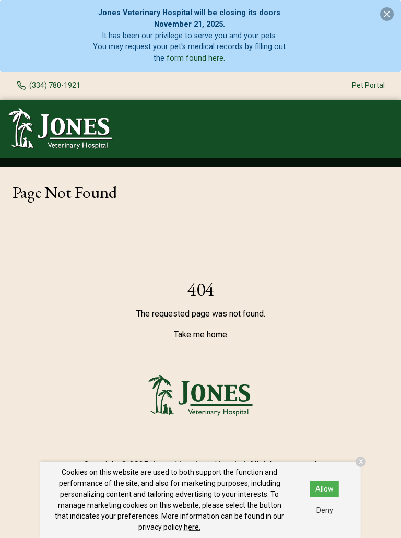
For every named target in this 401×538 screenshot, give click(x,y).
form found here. (196, 58)
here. (192, 527)
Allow (324, 489)
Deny (324, 510)
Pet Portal (368, 85)
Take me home (200, 335)
